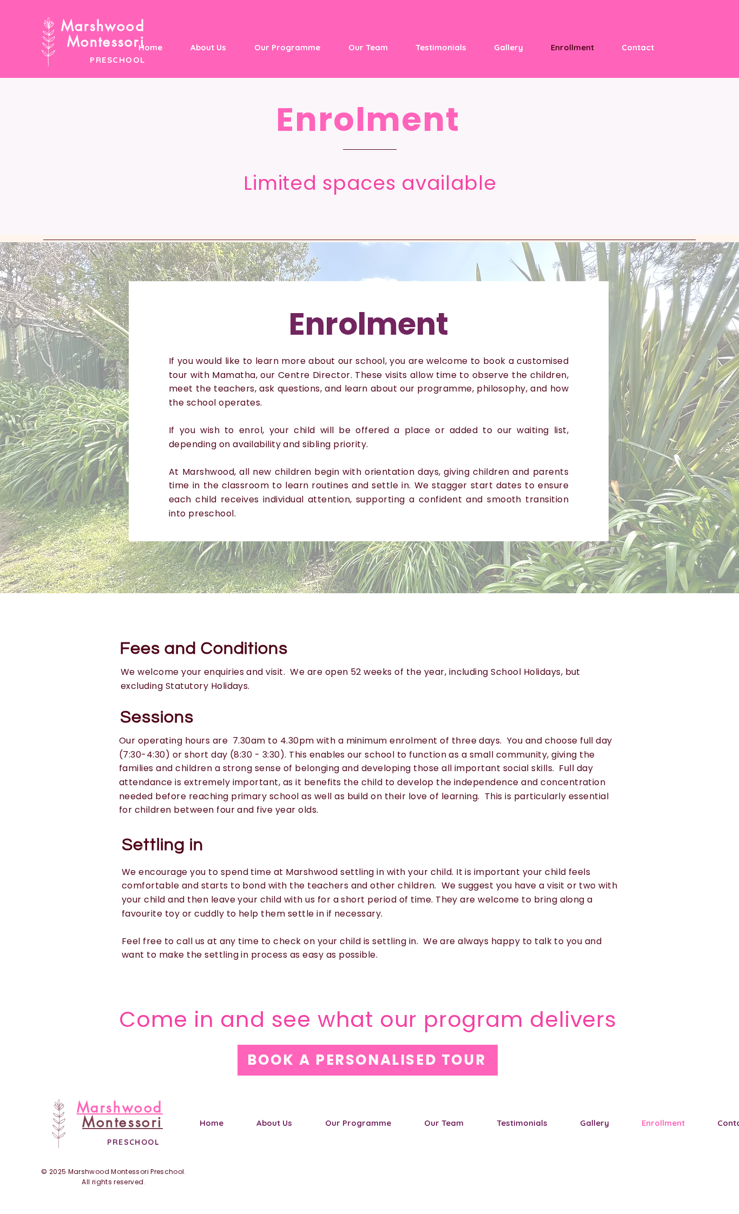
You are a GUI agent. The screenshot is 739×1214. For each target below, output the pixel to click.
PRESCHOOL (118, 60)
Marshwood (103, 26)
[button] (281, 47)
